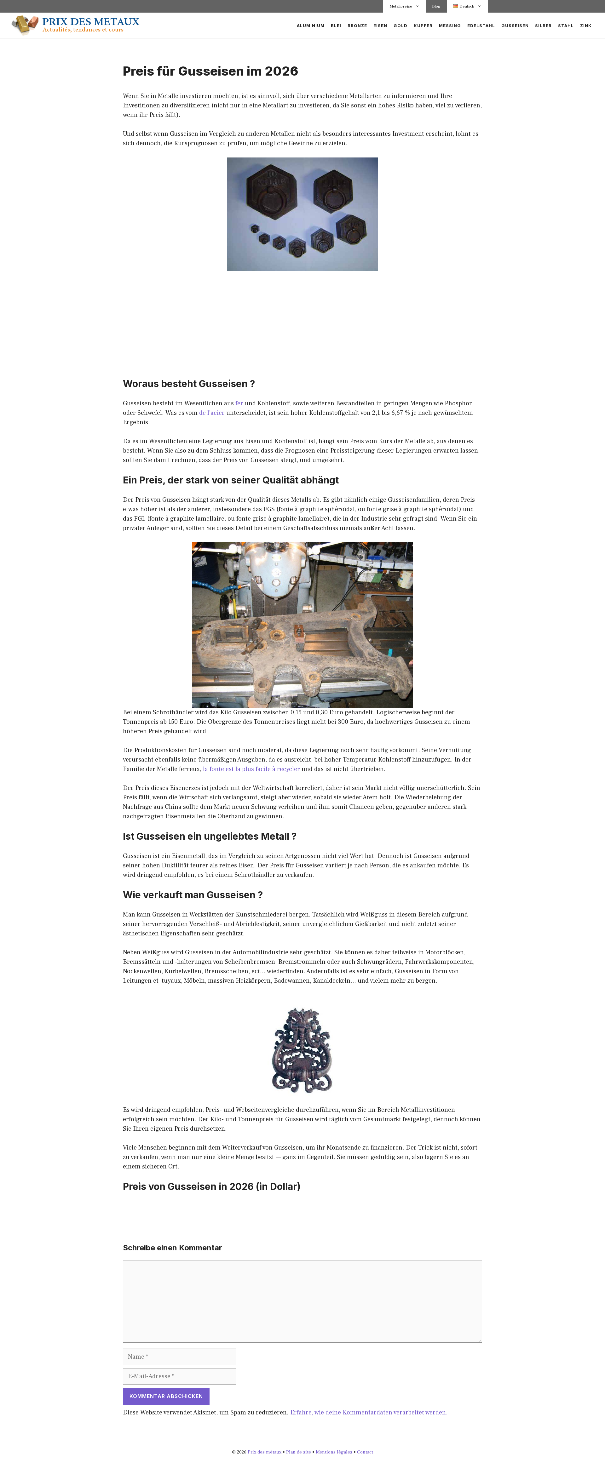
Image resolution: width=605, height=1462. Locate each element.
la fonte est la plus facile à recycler (251, 769)
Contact (365, 1452)
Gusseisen (515, 25)
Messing (450, 25)
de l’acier (212, 413)
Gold (400, 25)
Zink (586, 25)
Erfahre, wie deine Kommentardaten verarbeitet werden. (369, 1412)
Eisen (380, 25)
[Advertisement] (302, 324)
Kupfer (423, 25)
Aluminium (311, 25)
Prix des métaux (264, 1452)
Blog (436, 6)
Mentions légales (334, 1452)
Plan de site (298, 1452)
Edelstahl (481, 25)
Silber (543, 25)
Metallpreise (400, 6)
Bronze (357, 25)
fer (239, 403)
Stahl (566, 25)
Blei (336, 25)
